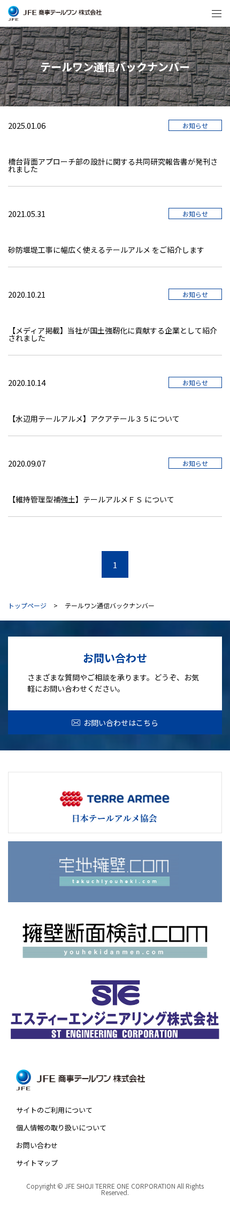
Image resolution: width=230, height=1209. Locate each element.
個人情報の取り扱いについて (61, 1127)
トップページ (27, 605)
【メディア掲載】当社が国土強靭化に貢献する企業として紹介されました (112, 334)
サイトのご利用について (54, 1109)
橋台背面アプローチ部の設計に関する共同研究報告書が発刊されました (113, 165)
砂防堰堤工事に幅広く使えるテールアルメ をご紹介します (106, 249)
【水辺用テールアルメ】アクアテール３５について (94, 418)
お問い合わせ (37, 1145)
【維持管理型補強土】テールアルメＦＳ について (91, 499)
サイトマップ (37, 1162)
